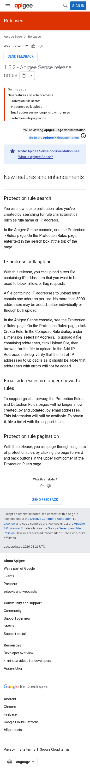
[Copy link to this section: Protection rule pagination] (63, 437)
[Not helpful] (40, 46)
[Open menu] (7, 6)
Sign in (78, 6)
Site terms (27, 749)
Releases (13, 21)
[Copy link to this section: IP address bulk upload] (56, 262)
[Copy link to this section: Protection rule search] (56, 199)
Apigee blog (13, 668)
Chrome (10, 707)
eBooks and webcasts (20, 591)
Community (13, 611)
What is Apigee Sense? (35, 157)
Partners (10, 584)
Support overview (17, 618)
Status (9, 626)
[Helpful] (33, 46)
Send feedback (21, 56)
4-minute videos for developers (27, 661)
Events (9, 576)
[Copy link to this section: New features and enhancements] (8, 185)
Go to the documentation (54, 137)
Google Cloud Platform (21, 722)
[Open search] (65, 6)
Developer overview (19, 653)
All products (13, 730)
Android (10, 699)
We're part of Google (19, 568)
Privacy (9, 749)
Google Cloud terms (55, 749)
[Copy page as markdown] (24, 76)
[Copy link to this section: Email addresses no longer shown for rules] (19, 389)
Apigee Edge (13, 36)
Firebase (10, 714)
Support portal (15, 634)
